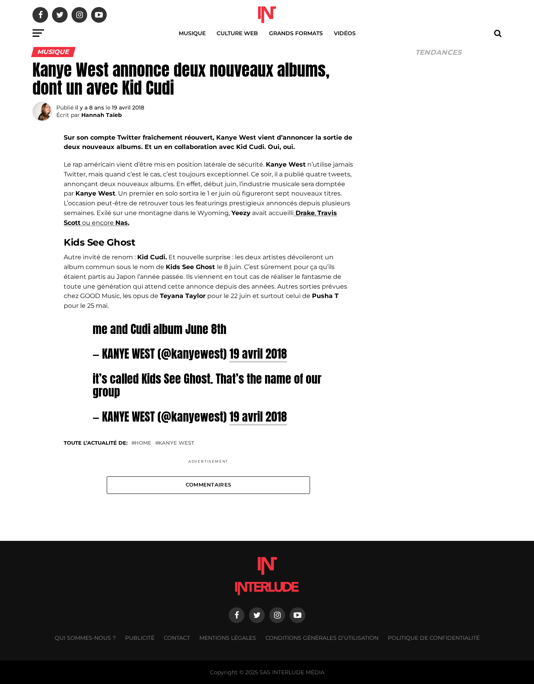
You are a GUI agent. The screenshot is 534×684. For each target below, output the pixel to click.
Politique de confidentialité (434, 637)
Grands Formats (296, 33)
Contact (177, 637)
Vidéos (345, 33)
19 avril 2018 (258, 354)
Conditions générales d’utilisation (321, 637)
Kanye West (176, 443)
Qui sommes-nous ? (85, 637)
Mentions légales (227, 637)
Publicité (139, 637)
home (142, 443)
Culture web (237, 33)
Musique (192, 33)
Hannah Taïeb (101, 114)
